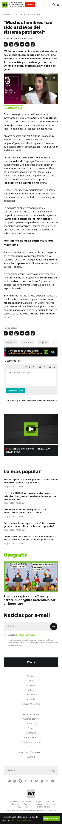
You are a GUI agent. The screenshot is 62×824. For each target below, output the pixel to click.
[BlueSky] (36, 781)
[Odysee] (20, 781)
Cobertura (31, 732)
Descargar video (13, 107)
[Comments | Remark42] (31, 384)
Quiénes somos (31, 718)
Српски (39, 804)
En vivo (30, 4)
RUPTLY (29, 806)
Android (31, 756)
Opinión (31, 694)
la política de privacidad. (26, 634)
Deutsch (50, 801)
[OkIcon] (41, 781)
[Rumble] (14, 781)
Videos (31, 690)
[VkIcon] (9, 781)
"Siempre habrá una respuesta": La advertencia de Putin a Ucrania (25, 511)
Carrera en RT (31, 737)
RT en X (31, 662)
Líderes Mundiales (31, 703)
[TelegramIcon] (31, 781)
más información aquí (21, 820)
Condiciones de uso (31, 742)
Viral (31, 680)
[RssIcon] (47, 781)
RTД (19, 806)
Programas (31, 685)
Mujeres (43, 342)
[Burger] (58, 4)
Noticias (31, 676)
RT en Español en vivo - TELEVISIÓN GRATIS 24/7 (28, 450)
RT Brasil (27, 801)
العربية (38, 801)
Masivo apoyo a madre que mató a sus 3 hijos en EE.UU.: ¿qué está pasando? (31, 481)
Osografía (16, 555)
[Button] (53, 4)
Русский (51, 804)
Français (27, 804)
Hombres (27, 342)
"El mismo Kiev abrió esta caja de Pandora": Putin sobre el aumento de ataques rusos (30, 538)
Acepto (22, 634)
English (15, 804)
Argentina (10, 342)
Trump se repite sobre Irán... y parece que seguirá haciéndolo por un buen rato (30, 600)
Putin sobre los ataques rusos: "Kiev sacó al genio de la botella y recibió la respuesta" (30, 524)
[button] (31, 89)
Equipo (31, 728)
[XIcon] (25, 781)
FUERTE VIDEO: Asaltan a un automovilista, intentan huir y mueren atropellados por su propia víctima (30, 496)
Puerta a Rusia (43, 806)
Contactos (31, 723)
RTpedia (31, 699)
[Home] (5, 5)
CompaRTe (13, 801)
